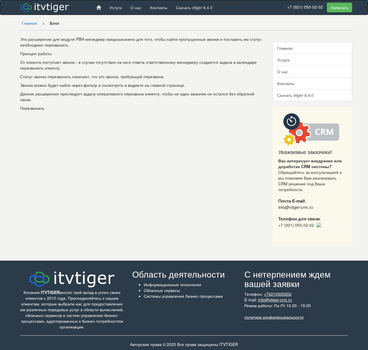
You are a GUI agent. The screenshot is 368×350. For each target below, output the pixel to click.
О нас (136, 7)
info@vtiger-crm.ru (275, 300)
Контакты (158, 7)
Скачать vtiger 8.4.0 (194, 7)
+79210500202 (278, 294)
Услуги (116, 7)
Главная (29, 23)
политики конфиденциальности (274, 317)
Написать (339, 7)
